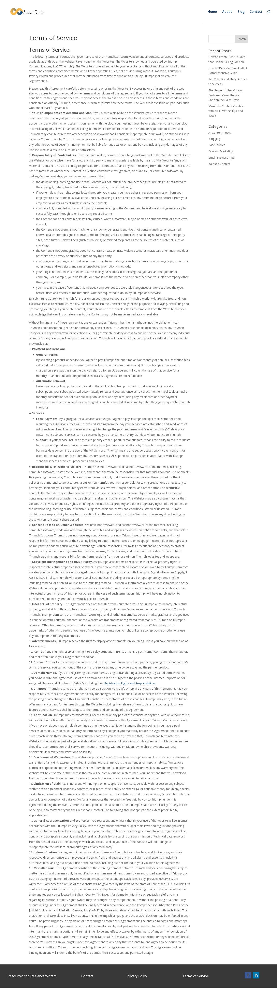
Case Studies (216, 145)
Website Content (219, 164)
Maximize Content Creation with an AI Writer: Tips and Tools (226, 111)
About (227, 12)
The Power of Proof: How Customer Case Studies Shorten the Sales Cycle (225, 95)
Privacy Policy (137, 976)
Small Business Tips (221, 157)
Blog (240, 12)
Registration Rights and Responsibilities (130, 683)
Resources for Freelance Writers (32, 976)
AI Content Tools (219, 132)
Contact (256, 12)
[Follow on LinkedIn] (256, 975)
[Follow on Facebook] (248, 975)
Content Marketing (220, 151)
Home (212, 12)
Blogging (214, 139)
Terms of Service (195, 976)
